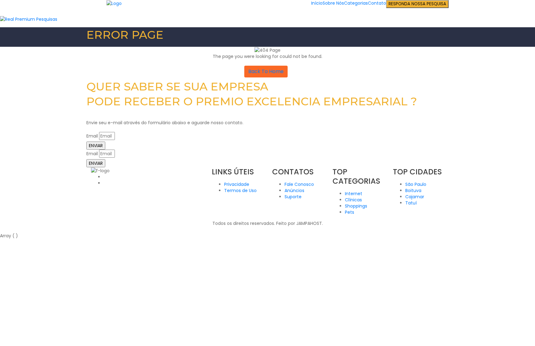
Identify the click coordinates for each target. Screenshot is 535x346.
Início (317, 3)
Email (92, 136)
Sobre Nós (333, 3)
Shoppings (356, 206)
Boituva (413, 190)
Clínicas (353, 200)
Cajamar (414, 197)
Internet (353, 194)
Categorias (356, 3)
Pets (349, 212)
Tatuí (411, 203)
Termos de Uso (240, 190)
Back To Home (266, 71)
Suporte (293, 197)
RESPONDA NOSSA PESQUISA (417, 4)
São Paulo (415, 184)
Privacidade (236, 184)
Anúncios (294, 190)
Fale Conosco (299, 184)
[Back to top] (1, 229)
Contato (377, 3)
